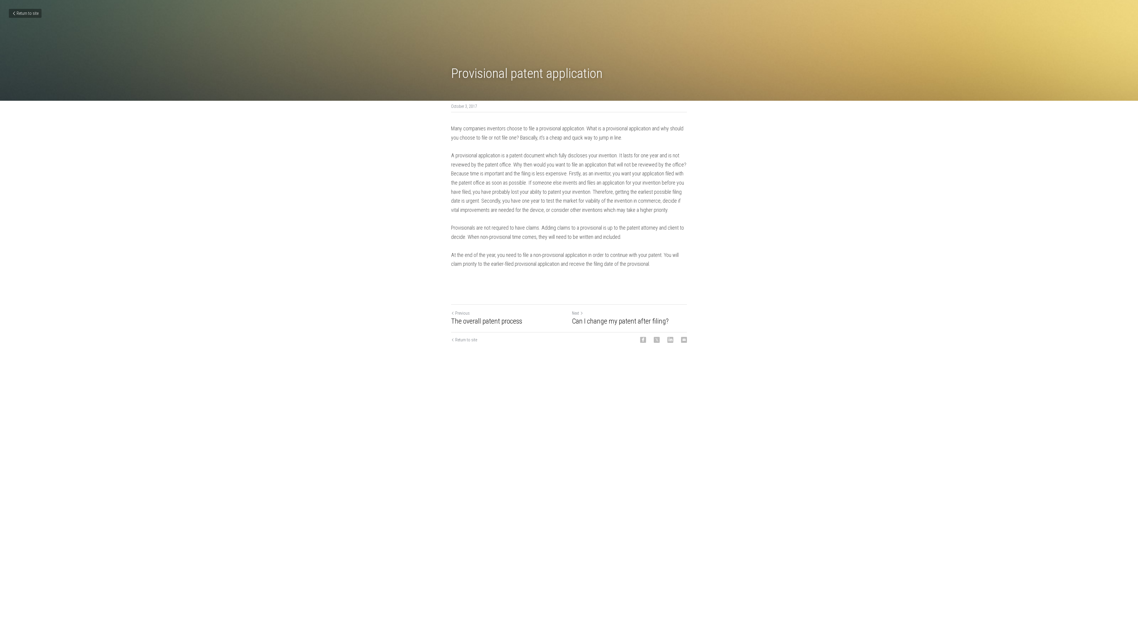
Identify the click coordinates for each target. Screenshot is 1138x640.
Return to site (28, 13)
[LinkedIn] (670, 340)
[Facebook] (643, 340)
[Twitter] (657, 340)
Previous (462, 313)
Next (575, 313)
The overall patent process (486, 321)
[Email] (684, 340)
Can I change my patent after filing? (620, 321)
